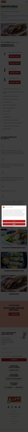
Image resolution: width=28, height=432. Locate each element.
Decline (14, 224)
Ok (14, 221)
